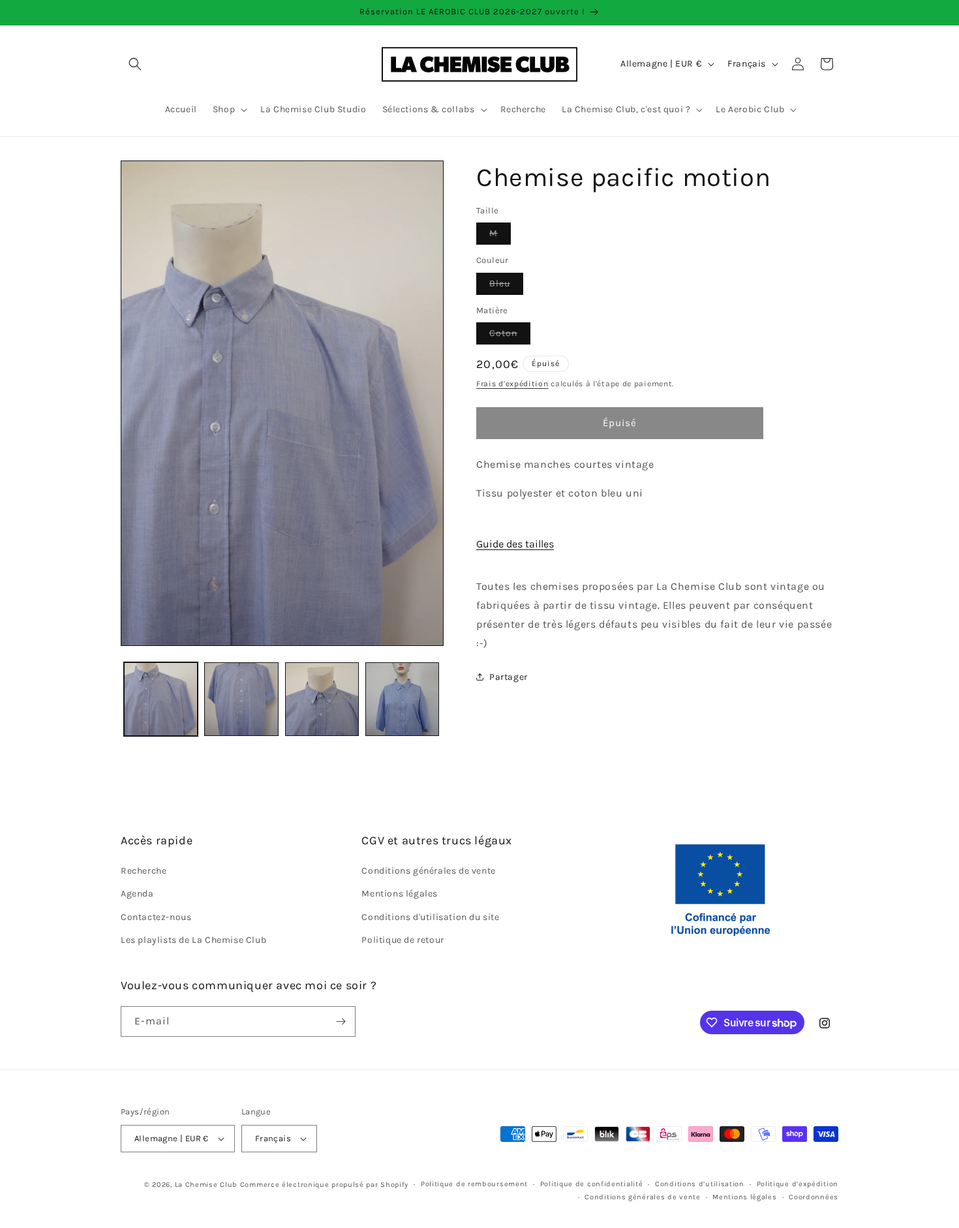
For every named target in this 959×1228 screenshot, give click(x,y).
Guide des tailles (515, 544)
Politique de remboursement (474, 1184)
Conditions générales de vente (428, 870)
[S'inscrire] (340, 1021)
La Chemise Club (206, 1184)
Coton (509, 336)
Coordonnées (813, 1197)
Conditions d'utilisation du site (430, 917)
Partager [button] (508, 677)
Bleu (506, 286)
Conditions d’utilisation (699, 1184)
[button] (135, 64)
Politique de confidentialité (591, 1184)
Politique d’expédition (797, 1184)
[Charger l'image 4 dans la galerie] (402, 699)
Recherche (143, 870)
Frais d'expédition (512, 383)
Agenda (137, 894)
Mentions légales (399, 894)
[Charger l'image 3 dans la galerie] (322, 699)
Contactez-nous (156, 917)
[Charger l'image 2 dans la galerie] (241, 699)
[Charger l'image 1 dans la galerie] (161, 699)
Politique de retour (402, 939)
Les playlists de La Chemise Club (193, 939)
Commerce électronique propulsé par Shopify (324, 1184)
